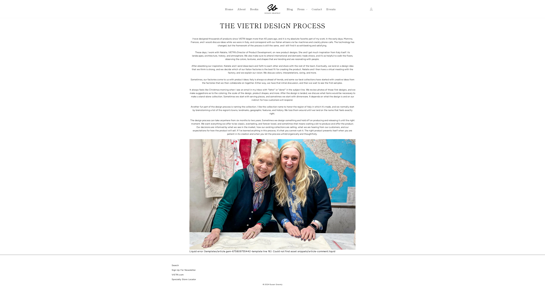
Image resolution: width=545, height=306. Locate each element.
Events (331, 9)
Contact (317, 9)
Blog (290, 9)
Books (254, 9)
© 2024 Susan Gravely (272, 284)
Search (175, 265)
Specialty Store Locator (184, 279)
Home (229, 9)
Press (301, 9)
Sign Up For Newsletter (184, 270)
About (241, 9)
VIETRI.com (178, 274)
